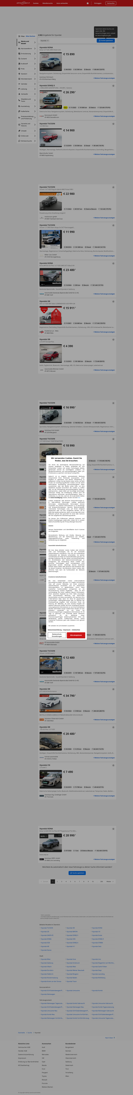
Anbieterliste (76, 630)
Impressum (66, 630)
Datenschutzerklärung (55, 630)
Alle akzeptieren (76, 635)
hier (79, 497)
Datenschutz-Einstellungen (57, 635)
